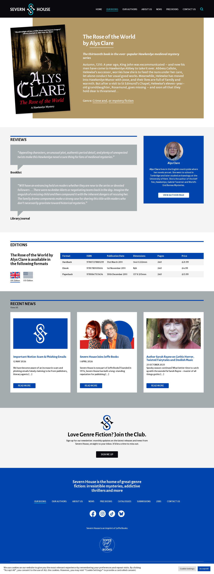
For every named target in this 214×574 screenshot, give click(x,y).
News (159, 9)
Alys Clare (102, 43)
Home (99, 9)
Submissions (144, 501)
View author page (173, 195)
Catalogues (124, 501)
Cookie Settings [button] (187, 568)
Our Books (112, 9)
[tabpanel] (40, 352)
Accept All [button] (204, 568)
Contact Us (189, 9)
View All (14, 307)
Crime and (100, 100)
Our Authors (129, 9)
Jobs (158, 501)
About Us (147, 9)
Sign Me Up (107, 454)
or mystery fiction (121, 100)
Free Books (172, 9)
